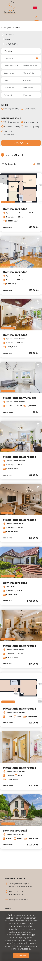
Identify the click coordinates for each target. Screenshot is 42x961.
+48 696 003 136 (16, 894)
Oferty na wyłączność (9, 132)
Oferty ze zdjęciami (12, 122)
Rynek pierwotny (11, 109)
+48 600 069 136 (16, 892)
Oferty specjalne (31, 122)
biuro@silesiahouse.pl (18, 900)
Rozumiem (21, 956)
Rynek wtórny (30, 109)
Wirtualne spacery (31, 127)
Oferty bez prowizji (12, 127)
